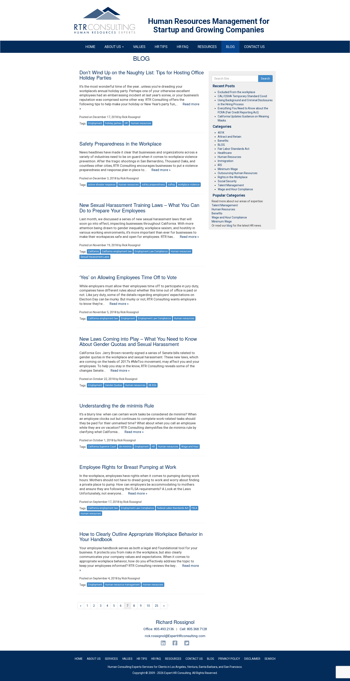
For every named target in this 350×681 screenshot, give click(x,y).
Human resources (141, 123)
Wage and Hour (189, 446)
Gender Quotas (113, 385)
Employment (95, 123)
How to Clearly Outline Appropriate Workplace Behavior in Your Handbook (141, 536)
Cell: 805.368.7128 (193, 629)
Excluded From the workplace (236, 92)
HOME (90, 47)
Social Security (227, 181)
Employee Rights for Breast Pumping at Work (127, 466)
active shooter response (101, 184)
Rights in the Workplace (233, 177)
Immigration (225, 161)
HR (126, 123)
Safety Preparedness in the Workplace (120, 143)
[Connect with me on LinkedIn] (163, 643)
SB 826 (152, 385)
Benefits (223, 140)
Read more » (161, 170)
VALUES (139, 47)
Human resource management (122, 584)
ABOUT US (113, 47)
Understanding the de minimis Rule (116, 405)
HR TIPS (161, 47)
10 (148, 605)
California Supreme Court (102, 446)
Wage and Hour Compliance (235, 189)
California (93, 251)
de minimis (125, 446)
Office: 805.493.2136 (158, 629)
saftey (171, 184)
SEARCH (270, 658)
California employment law (117, 251)
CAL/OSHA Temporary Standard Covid (242, 96)
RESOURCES (207, 47)
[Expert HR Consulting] (104, 20)
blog (229, 225)
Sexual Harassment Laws (95, 256)
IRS (220, 165)
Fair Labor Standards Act (233, 148)
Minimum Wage (228, 169)
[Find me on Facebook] (175, 643)
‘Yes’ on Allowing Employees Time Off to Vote (128, 277)
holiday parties (113, 123)
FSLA (194, 508)
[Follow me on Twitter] (186, 643)
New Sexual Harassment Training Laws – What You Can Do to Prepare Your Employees (139, 207)
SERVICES (111, 658)
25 (156, 605)
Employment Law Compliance (151, 251)
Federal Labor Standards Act (173, 508)
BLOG (230, 47)
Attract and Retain (229, 136)
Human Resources (229, 157)
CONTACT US (254, 47)
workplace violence (189, 184)
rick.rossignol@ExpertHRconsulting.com (175, 636)
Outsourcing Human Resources (237, 173)
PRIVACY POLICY (229, 658)
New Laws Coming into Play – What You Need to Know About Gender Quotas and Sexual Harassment (138, 341)
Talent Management (231, 185)
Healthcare (225, 152)
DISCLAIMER (252, 658)
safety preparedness (153, 184)
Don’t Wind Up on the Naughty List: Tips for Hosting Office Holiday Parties (141, 75)
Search (265, 78)
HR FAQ (182, 47)
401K (221, 132)
